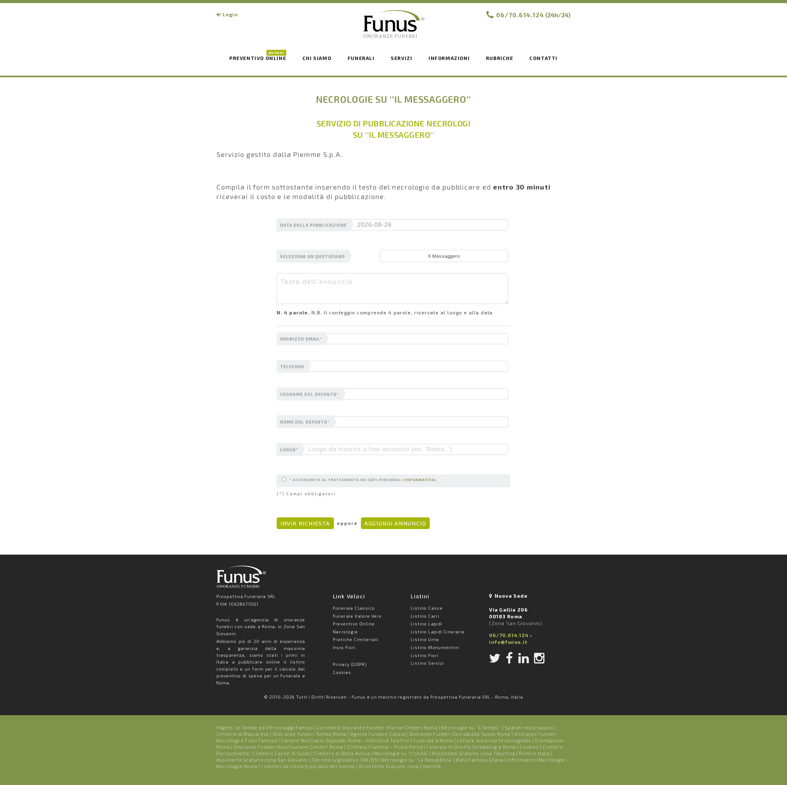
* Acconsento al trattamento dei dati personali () (363, 479)
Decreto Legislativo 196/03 (345, 760)
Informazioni (449, 58)
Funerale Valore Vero (357, 616)
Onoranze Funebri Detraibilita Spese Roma (460, 734)
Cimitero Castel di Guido (281, 753)
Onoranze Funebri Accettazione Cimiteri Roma (288, 747)
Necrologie (345, 631)
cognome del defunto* (309, 394)
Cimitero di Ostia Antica (342, 753)
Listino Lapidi (426, 623)
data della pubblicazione (313, 225)
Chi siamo (317, 58)
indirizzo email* (301, 339)
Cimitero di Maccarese (242, 734)
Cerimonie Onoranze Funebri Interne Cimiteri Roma (377, 727)
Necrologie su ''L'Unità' (401, 753)
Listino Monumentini (435, 647)
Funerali (361, 58)
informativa (419, 479)
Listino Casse (427, 608)
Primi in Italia (534, 753)
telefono (292, 366)
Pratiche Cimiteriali (355, 639)
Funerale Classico (354, 608)
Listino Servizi (427, 663)
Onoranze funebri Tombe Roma (309, 734)
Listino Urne (425, 639)
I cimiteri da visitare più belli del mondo (308, 766)
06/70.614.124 (520, 14)
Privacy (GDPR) (350, 664)
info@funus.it (508, 642)
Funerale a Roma (433, 740)
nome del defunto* (305, 422)
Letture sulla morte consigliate (494, 740)
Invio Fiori (344, 647)
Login (230, 14)
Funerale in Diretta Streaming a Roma (471, 747)
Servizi (401, 58)
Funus (393, 28)
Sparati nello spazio (529, 727)
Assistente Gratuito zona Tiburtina (473, 753)
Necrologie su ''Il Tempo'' (471, 727)
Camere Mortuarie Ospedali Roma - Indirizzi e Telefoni (345, 740)
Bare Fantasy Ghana (480, 760)
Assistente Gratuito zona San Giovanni (262, 760)
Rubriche (499, 58)
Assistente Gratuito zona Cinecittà (400, 766)
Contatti (543, 58)
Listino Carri (425, 616)
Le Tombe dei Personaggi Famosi (274, 727)
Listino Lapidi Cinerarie (438, 631)
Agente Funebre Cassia (377, 734)
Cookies (342, 672)
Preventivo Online (257, 57)
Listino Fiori (424, 655)
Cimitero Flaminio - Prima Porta (385, 747)
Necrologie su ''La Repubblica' (417, 760)
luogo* (289, 449)
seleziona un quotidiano (312, 256)
